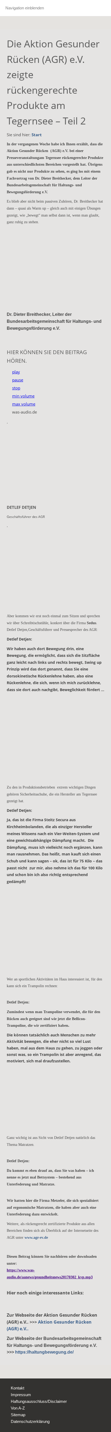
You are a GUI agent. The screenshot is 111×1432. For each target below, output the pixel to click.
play (16, 371)
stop (16, 388)
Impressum (21, 1394)
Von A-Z (18, 1408)
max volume (23, 404)
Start (37, 134)
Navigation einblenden (24, 8)
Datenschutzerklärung (30, 1421)
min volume (23, 396)
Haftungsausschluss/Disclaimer (39, 1401)
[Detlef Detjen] (55, 464)
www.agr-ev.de (36, 1238)
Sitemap (18, 1414)
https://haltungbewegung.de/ (44, 1352)
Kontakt (17, 1388)
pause (17, 379)
